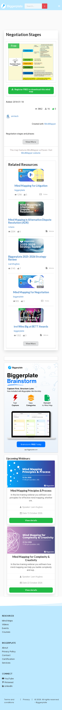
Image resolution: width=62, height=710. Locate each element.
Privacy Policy (9, 651)
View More (31, 142)
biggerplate (20, 190)
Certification (8, 659)
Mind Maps (7, 620)
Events (5, 628)
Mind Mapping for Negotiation (31, 292)
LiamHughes (14, 264)
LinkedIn (8, 686)
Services (6, 662)
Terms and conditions (9, 701)
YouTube (9, 678)
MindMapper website (30, 153)
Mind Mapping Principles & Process (31, 490)
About (5, 647)
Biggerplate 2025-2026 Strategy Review (27, 258)
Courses (6, 632)
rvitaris (11, 227)
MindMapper (50, 124)
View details (31, 520)
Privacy (26, 699)
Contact (6, 655)
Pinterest (9, 682)
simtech (14, 116)
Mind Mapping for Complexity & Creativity (31, 558)
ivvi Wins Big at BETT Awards (31, 326)
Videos (5, 624)
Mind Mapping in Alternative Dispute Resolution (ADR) (29, 221)
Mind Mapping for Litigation (31, 185)
